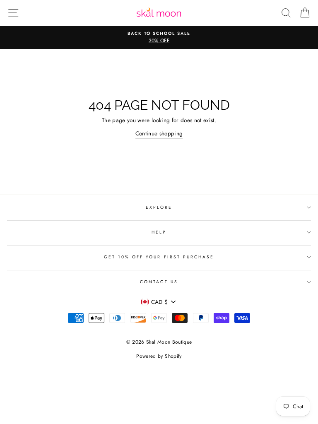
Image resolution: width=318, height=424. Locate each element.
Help (159, 232)
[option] (159, 37)
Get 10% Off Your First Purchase (159, 257)
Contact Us (159, 282)
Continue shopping (159, 133)
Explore (159, 207)
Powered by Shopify (158, 356)
